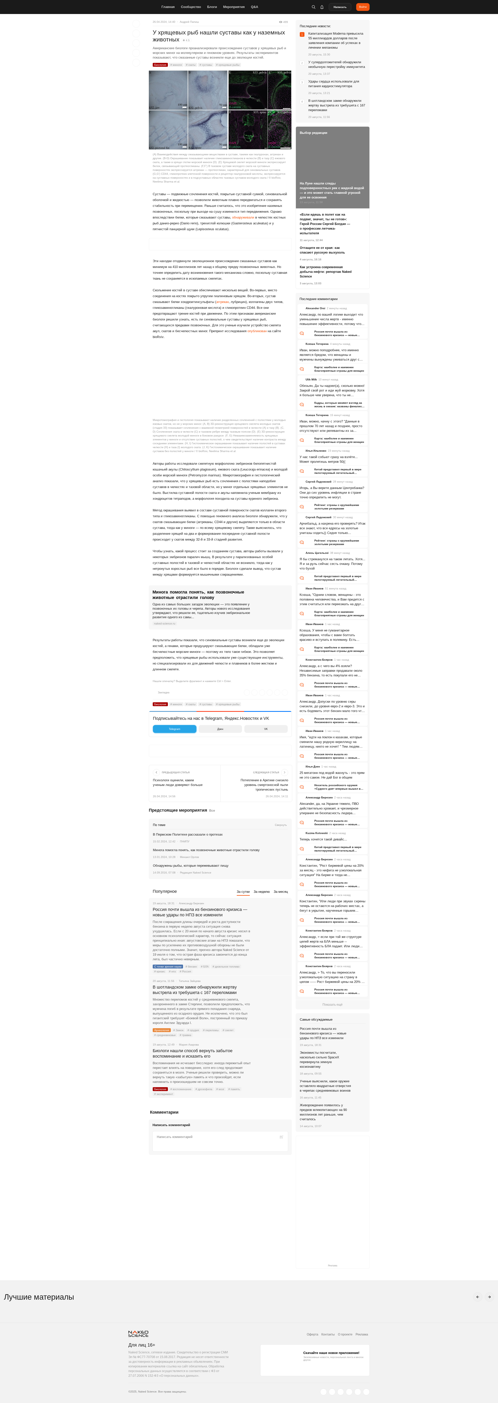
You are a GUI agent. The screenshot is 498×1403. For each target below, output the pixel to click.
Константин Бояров (319, 659)
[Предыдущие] (477, 1297)
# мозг (220, 1089)
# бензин (191, 966)
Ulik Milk (311, 379)
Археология (161, 1030)
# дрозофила (204, 1089)
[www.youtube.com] (340, 1392)
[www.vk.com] (332, 1392)
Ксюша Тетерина (317, 343)
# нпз (172, 971)
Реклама (362, 1334)
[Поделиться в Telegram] (136, 53)
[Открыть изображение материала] (220, 110)
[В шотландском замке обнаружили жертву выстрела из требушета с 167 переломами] (271, 1001)
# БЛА (205, 966)
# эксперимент (163, 1094)
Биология (160, 64)
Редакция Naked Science (195, 872)
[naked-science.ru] (366, 1392)
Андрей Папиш (189, 21)
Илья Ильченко (316, 450)
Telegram (174, 728)
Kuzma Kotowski (317, 833)
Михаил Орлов (189, 857)
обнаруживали (243, 217)
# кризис (159, 971)
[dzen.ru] (349, 1392)
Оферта (312, 1334)
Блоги (212, 7)
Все (212, 810)
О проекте (345, 1334)
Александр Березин (319, 797)
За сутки (243, 892)
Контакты (328, 1334)
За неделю (262, 892)
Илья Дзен (313, 766)
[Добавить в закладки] (136, 24)
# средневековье (165, 1035)
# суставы (206, 64)
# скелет (228, 1030)
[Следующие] (489, 1297)
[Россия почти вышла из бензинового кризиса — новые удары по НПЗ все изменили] (271, 924)
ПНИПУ (184, 841)
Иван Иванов (315, 588)
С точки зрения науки (167, 966)
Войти (363, 6)
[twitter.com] (323, 1392)
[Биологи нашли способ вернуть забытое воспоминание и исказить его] (271, 1065)
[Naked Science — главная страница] (144, 7)
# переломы (211, 1030)
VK (266, 728)
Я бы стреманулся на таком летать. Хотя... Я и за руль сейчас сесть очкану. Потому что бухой (332, 563)
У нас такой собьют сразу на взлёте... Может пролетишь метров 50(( (329, 459)
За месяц (281, 892)
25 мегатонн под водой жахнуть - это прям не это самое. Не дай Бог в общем (332, 775)
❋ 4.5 (186, 40)
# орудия (193, 1030)
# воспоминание (180, 1089)
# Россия (185, 971)
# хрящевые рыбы (227, 64)
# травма (185, 1035)
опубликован (257, 331)
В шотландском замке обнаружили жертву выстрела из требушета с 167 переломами (195, 990)
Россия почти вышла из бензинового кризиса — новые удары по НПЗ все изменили (200, 912)
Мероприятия (234, 7)
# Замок (178, 1030)
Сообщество (191, 7)
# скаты (191, 64)
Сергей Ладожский (318, 481)
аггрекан (222, 302)
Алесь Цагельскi (317, 552)
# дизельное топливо (226, 966)
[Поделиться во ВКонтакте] (136, 63)
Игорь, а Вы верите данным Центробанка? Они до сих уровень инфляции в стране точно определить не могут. (332, 492)
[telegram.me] (357, 1392)
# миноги (176, 64)
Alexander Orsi (315, 308)
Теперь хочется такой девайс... (323, 839)
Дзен (220, 728)
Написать (340, 7)
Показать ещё (333, 1004)
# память (234, 1089)
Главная (168, 7)
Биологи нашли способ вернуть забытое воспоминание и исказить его (192, 1053)
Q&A (254, 7)
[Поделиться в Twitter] (136, 43)
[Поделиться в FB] (136, 33)
